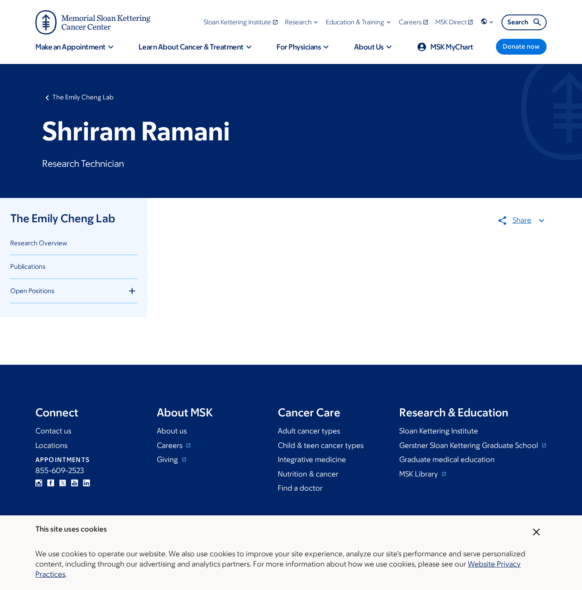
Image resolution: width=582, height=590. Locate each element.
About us (172, 431)
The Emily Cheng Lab (82, 97)
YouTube (74, 483)
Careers (170, 445)
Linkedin (86, 483)
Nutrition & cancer (308, 474)
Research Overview (38, 243)
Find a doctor (300, 488)
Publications (28, 266)
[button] (302, 22)
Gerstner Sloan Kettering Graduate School (469, 445)
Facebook (50, 483)
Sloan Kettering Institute (438, 431)
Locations (51, 445)
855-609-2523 (59, 470)
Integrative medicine (312, 459)
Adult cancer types (309, 431)
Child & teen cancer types (320, 445)
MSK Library (419, 474)
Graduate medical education (447, 459)
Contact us (53, 431)
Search (517, 22)
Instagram (38, 483)
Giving (168, 459)
